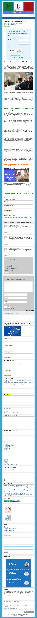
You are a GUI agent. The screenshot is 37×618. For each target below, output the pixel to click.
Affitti (5, 438)
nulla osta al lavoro (8, 490)
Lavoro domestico (6, 451)
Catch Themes (21, 615)
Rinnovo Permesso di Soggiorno (28, 217)
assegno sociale (11, 218)
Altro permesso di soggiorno (8, 440)
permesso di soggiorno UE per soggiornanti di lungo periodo (22, 491)
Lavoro (5, 450)
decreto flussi (10, 487)
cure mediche (25, 101)
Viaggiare (5, 462)
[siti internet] (16, 502)
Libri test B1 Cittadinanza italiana (8, 411)
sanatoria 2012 (23, 494)
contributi (31, 485)
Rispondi (5, 232)
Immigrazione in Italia (7, 448)
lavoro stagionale (22, 488)
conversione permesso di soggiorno (20, 486)
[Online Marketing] (11, 531)
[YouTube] (29, 612)
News (13, 217)
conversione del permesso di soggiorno (8, 486)
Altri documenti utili (6, 439)
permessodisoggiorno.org (27, 191)
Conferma (8, 480)
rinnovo (21, 493)
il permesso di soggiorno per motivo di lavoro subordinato (17, 96)
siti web (5, 528)
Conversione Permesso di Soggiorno (9, 445)
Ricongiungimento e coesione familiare (9, 455)
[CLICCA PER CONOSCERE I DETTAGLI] (12, 335)
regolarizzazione (14, 492)
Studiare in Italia (6, 459)
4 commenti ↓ (15, 24)
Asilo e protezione (6, 441)
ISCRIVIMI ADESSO (18, 57)
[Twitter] (27, 612)
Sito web (6, 301)
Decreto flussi (6, 447)
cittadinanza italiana (20, 485)
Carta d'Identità (6, 442)
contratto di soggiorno (27, 485)
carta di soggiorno (16, 218)
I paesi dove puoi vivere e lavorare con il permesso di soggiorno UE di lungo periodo (22, 520)
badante (5, 485)
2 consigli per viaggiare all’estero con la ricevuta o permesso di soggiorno (16, 477)
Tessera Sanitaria (6, 460)
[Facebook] (25, 612)
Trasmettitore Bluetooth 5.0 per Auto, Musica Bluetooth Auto (12, 469)
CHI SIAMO (27, 614)
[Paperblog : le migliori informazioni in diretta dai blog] (6, 531)
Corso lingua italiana (7, 446)
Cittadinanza (6, 444)
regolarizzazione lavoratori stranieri (27, 492)
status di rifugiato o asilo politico (17, 101)
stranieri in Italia (9, 495)
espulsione (24, 487)
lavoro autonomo (11, 488)
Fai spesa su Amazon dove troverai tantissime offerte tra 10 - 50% (12, 391)
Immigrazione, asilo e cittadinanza (8, 410)
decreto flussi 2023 (15, 487)
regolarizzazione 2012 (20, 492)
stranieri (5, 495)
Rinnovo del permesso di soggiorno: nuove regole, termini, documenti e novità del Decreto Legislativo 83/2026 (18, 385)
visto (11, 495)
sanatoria (5, 458)
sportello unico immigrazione (29, 494)
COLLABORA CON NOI (12, 4)
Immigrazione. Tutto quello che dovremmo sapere (10, 608)
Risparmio (5, 457)
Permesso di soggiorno (20, 490)
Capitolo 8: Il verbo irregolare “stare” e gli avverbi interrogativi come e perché (14, 384)
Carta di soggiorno (6, 443)
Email (5, 297)
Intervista (5, 449)
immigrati (27, 487)
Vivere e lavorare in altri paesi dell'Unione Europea (10, 464)
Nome (9, 35)
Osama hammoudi (6, 479)
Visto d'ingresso (6, 463)
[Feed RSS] (31, 612)
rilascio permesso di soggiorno (15, 493)
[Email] (33, 612)
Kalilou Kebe (11, 225)
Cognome (9, 39)
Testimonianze (6, 461)
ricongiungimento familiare (7, 493)
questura (11, 492)
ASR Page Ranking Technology (8, 526)
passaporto (12, 490)
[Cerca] (29, 15)
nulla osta (5, 490)
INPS (19, 218)
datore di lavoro (5, 487)
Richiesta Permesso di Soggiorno (19, 217)
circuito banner (14, 528)
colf (24, 485)
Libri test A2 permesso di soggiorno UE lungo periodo (11, 412)
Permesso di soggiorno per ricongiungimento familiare (14, 478)
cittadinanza (14, 485)
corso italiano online (30, 486)
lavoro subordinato (22, 218)
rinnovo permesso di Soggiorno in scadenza (13, 494)
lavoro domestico (16, 488)
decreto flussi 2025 (20, 487)
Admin (12, 24)
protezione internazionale (7, 492)
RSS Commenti (6, 542)
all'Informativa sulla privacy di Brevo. (17, 55)
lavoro (6, 488)
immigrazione (31, 487)
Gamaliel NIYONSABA (7, 191)
